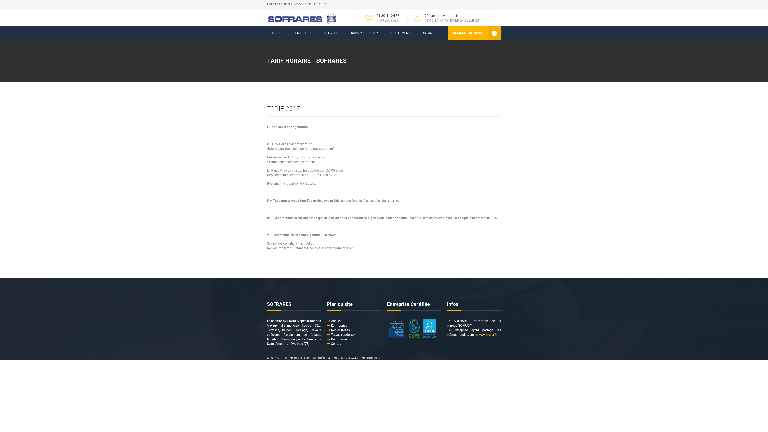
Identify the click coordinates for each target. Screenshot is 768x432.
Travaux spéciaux (363, 33)
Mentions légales (346, 358)
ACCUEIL (278, 33)
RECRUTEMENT (399, 33)
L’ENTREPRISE (303, 33)
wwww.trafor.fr (486, 335)
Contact (427, 33)
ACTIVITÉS (331, 33)
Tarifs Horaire (370, 358)
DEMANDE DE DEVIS (468, 33)
